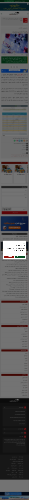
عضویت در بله (20, 257)
